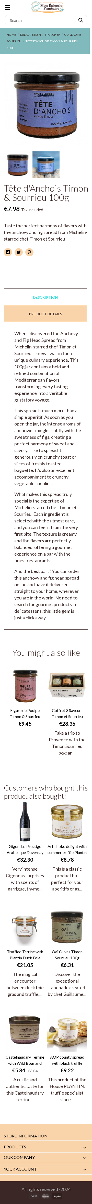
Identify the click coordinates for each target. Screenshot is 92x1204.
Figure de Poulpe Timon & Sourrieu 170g (25, 714)
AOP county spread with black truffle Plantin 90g (67, 1060)
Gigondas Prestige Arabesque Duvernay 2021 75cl (25, 850)
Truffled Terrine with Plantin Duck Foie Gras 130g (25, 955)
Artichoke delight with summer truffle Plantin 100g (67, 850)
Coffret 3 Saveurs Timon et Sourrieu (67, 713)
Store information (26, 1135)
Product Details (45, 314)
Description (45, 297)
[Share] (8, 252)
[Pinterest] (29, 252)
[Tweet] (19, 252)
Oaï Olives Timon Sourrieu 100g (67, 954)
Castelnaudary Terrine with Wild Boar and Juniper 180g (25, 1060)
